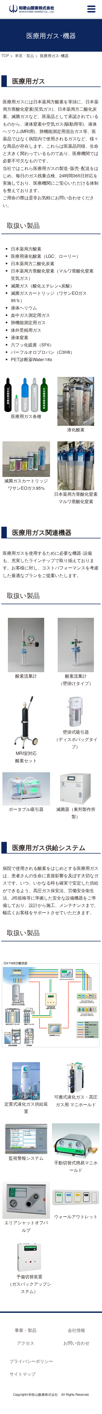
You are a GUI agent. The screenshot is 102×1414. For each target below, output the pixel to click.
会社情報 (76, 1330)
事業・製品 (24, 55)
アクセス (25, 1343)
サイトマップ (23, 1374)
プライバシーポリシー (31, 1361)
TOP (5, 55)
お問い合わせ (76, 1343)
